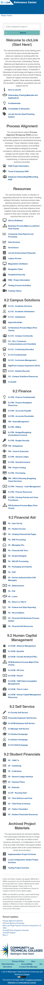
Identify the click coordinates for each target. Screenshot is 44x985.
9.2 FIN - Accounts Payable (19, 410)
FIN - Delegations (15, 446)
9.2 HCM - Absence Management (22, 646)
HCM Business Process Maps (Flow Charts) (23, 663)
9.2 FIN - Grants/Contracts (19, 462)
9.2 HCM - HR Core (16, 670)
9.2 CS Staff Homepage (18, 745)
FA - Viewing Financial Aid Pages (22, 534)
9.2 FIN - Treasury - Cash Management (24, 486)
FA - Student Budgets (17, 556)
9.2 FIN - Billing (14, 427)
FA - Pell (11, 591)
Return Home (6, 15)
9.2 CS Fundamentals (17, 354)
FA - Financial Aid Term (18, 550)
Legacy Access (14, 258)
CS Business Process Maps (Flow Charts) (22, 329)
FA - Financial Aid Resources (20, 626)
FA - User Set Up (15, 523)
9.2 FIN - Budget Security (18, 440)
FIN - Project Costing (17, 467)
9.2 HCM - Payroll (15, 675)
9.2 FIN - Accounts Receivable (21, 416)
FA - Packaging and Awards (20, 566)
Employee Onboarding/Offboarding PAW (23, 178)
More (4, 935)
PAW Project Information (18, 166)
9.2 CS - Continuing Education (21, 349)
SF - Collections (15, 771)
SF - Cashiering (14, 765)
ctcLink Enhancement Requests (22, 253)
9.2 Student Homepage (18, 734)
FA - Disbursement (16, 585)
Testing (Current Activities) (19, 285)
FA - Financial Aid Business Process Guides (23, 619)
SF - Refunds (13, 787)
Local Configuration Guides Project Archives (23, 861)
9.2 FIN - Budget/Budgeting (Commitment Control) (19, 433)
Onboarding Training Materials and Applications (23, 96)
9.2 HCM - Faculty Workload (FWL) (22, 656)
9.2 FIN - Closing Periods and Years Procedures (23, 498)
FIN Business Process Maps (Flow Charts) (22, 506)
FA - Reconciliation (16, 612)
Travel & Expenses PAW (18, 171)
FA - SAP (12, 572)
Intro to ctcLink (14, 89)
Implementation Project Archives (22, 854)
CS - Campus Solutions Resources (23, 376)
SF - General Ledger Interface (20, 776)
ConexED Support (9, 932)
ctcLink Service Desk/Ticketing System (21, 115)
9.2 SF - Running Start (17, 792)
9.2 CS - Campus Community (20, 335)
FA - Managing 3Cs (16, 545)
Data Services (14, 242)
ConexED (12, 382)
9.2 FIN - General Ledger (18, 456)
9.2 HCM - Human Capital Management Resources (24, 696)
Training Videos (15, 291)
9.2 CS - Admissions (16, 317)
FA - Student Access (17, 528)
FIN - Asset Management (18, 421)
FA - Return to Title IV (17, 602)
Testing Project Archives (18, 867)
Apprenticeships (15, 322)
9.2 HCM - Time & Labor (18, 689)
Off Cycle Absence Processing (13, 923)
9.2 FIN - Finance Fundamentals (21, 397)
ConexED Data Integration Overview (16, 930)
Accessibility (26, 964)
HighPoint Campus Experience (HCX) (24, 365)
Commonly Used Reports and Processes (21, 235)
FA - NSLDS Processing (18, 561)
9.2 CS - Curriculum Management (22, 360)
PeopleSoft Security (16, 274)
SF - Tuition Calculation (18, 809)
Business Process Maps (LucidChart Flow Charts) (23, 227)
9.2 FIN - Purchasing (16, 473)
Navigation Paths (15, 269)
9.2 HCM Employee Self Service (21, 723)
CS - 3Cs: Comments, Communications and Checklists (22, 342)
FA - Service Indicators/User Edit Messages (22, 578)
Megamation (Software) (18, 263)
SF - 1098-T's (13, 760)
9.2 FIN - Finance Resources (20, 492)
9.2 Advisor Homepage (18, 739)
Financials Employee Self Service (22, 718)
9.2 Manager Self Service (18, 728)
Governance (13, 247)
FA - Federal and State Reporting (22, 607)
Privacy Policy (18, 961)
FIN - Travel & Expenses (18, 451)
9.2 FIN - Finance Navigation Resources (20, 404)
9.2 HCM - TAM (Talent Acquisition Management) (22, 682)
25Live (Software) (15, 220)
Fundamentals (14, 103)
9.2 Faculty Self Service (18, 712)
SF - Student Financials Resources (23, 814)
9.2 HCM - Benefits (16, 651)
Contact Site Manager (28, 966)
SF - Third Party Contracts (19, 803)
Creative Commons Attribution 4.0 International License (25, 981)
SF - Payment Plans (16, 782)
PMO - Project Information (19, 280)
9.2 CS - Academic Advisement (21, 311)
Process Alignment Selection (13, 921)
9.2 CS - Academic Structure (20, 306)
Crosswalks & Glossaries (19, 108)
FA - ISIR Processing (17, 539)
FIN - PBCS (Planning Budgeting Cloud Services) (22, 479)
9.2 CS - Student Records (19, 371)
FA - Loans (12, 596)
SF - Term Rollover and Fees (20, 798)
